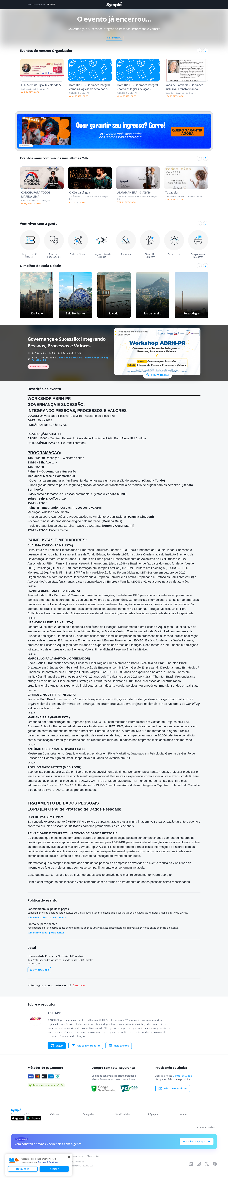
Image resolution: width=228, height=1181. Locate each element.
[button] (14, 1160)
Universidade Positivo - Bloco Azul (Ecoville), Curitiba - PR (70, 359)
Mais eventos (121, 1045)
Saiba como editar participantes (46, 932)
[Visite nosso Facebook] (215, 1164)
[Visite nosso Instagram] (199, 1164)
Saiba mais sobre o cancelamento (47, 917)
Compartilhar (160, 374)
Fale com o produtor (88, 1045)
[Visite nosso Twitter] (207, 1164)
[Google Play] (33, 1118)
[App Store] (18, 1118)
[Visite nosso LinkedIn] (191, 1164)
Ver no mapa (41, 970)
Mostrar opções (207, 1127)
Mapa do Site (93, 1156)
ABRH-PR (51, 4)
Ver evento (114, 37)
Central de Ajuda (182, 1075)
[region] (38, 1165)
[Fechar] (69, 1157)
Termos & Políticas (48, 1161)
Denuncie (79, 985)
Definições (22, 1168)
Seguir (59, 1045)
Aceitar (54, 1168)
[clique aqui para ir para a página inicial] (114, 4)
